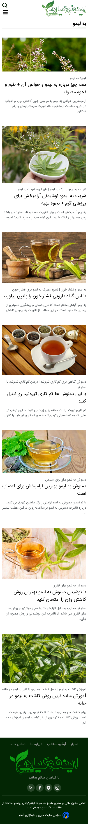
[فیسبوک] (39, 788)
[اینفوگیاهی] (44, 762)
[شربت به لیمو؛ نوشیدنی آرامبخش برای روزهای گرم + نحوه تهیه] (44, 154)
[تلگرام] (48, 788)
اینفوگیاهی (28, 803)
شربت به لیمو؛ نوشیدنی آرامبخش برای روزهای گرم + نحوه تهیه (50, 199)
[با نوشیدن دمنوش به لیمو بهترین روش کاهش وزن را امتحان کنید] (44, 553)
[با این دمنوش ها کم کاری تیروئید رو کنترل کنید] (44, 350)
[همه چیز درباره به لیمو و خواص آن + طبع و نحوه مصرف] (44, 55)
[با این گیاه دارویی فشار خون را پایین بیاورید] (44, 257)
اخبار (75, 744)
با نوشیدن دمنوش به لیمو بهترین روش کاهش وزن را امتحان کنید (50, 595)
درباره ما (36, 744)
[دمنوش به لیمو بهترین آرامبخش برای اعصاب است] (44, 451)
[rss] (31, 788)
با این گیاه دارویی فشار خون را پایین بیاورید (44, 296)
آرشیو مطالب (57, 744)
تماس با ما (18, 744)
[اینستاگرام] (56, 788)
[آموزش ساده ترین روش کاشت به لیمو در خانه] (44, 658)
